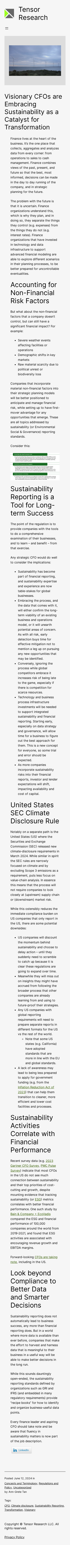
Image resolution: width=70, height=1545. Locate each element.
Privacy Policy (14, 1537)
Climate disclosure (22, 1505)
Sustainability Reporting (49, 1505)
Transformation (13, 1509)
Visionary (29, 1509)
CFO (7, 1505)
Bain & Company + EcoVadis (30, 1214)
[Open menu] (6, 28)
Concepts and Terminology (20, 1483)
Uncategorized (22, 1487)
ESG (38, 1199)
